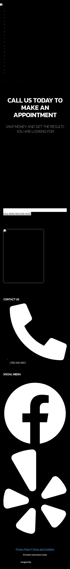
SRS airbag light (15, 35)
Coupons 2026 (14, 66)
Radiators (12, 11)
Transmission (14, 31)
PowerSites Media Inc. (40, 562)
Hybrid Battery (14, 28)
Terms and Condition (43, 549)
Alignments (12, 21)
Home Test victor (16, 73)
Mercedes (12, 45)
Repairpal (11, 52)
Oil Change (12, 62)
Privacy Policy (23, 549)
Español (11, 59)
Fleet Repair (13, 55)
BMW (9, 42)
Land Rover (12, 48)
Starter (10, 38)
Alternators (12, 17)
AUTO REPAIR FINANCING (20, 69)
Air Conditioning (15, 14)
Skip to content (8, 1)
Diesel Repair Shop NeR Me (21, 24)
